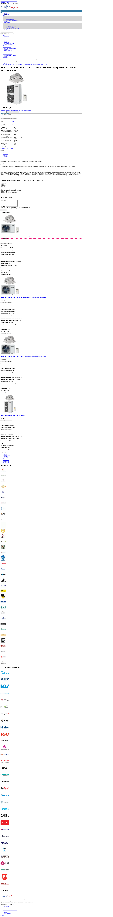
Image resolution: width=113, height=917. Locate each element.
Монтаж (5, 155)
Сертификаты (6, 21)
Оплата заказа (9, 25)
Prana (13, 904)
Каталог (5, 454)
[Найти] (13, 33)
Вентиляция (6, 461)
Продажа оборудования (11, 16)
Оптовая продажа (10, 19)
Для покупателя (6, 22)
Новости (5, 29)
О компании (6, 42)
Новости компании (7, 908)
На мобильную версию (6, 38)
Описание (5, 152)
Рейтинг (2, 208)
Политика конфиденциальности (13, 28)
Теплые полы (6, 462)
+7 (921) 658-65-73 (5, 1)
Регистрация (6, 36)
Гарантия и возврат (10, 27)
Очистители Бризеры (8, 458)
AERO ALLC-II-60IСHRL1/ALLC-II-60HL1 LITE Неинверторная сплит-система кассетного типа (23, 415)
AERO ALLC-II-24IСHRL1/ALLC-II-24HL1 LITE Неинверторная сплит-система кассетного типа (23, 297)
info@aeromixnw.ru (5, 2)
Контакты (5, 30)
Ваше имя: (3, 200)
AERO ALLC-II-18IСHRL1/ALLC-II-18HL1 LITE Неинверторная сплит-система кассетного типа (23, 235)
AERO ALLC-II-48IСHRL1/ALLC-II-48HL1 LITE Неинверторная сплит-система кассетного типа (25, 64)
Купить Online (3, 243)
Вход (4, 35)
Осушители (5, 456)
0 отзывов (3, 148)
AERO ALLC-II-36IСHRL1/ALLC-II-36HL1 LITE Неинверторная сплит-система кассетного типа (23, 356)
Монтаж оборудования (11, 17)
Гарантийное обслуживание (12, 20)
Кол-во (2, 111)
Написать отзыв (9, 148)
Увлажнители (6, 460)
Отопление (5, 457)
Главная (5, 41)
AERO (12, 121)
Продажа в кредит (7, 45)
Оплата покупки (14, 110)
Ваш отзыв (3, 206)
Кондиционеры (6, 455)
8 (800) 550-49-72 (13, 1)
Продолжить (3, 210)
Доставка (5, 912)
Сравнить (16, 111)
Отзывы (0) (5, 154)
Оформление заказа (10, 23)
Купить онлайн (10, 111)
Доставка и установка (10, 26)
